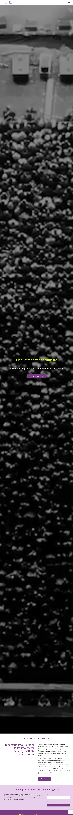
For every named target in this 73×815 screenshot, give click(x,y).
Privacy (58, 801)
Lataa (58, 805)
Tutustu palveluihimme (36, 376)
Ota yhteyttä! (44, 779)
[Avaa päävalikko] (69, 2)
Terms (61, 801)
